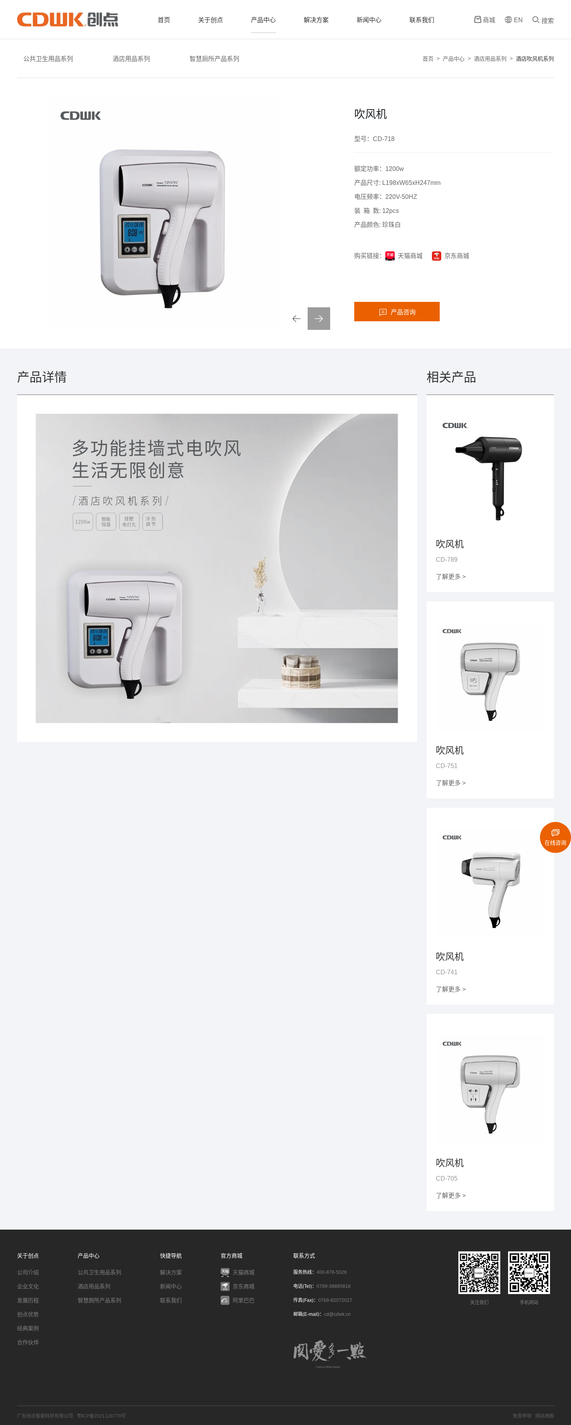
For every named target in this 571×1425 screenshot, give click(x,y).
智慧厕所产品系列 (214, 59)
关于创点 (210, 20)
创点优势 (28, 1314)
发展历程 (28, 1300)
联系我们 (421, 20)
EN (518, 20)
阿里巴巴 (243, 1300)
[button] (296, 318)
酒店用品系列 (131, 59)
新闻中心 (369, 20)
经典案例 (28, 1328)
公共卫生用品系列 (48, 59)
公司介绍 (28, 1272)
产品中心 (263, 20)
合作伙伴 (28, 1342)
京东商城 (456, 256)
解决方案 (316, 20)
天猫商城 (410, 256)
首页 (164, 20)
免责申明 (522, 1416)
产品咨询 (403, 312)
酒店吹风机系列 (535, 59)
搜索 (547, 20)
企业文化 (28, 1286)
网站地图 (544, 1416)
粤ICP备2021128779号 (101, 1416)
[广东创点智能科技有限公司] (67, 19)
